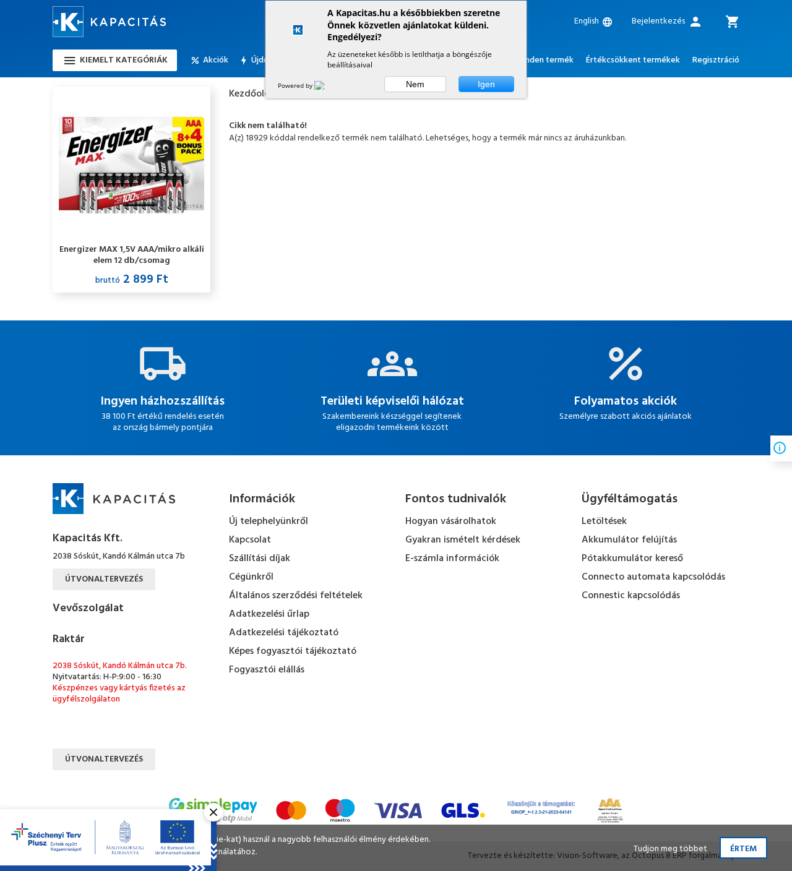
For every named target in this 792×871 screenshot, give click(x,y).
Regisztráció (715, 60)
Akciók (215, 60)
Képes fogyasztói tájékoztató (292, 651)
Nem (415, 84)
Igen (486, 84)
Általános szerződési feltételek (296, 596)
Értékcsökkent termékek (633, 60)
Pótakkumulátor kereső (632, 559)
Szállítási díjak (259, 559)
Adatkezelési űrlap (269, 614)
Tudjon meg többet (670, 849)
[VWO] (326, 85)
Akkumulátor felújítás (629, 540)
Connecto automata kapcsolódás (653, 577)
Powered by (296, 85)
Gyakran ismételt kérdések (462, 540)
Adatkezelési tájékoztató (283, 633)
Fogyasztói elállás (266, 670)
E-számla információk (452, 559)
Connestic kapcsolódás (631, 596)
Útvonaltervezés (104, 579)
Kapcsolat (250, 540)
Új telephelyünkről (268, 521)
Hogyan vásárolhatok (450, 521)
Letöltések (604, 521)
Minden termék (545, 60)
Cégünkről (251, 577)
